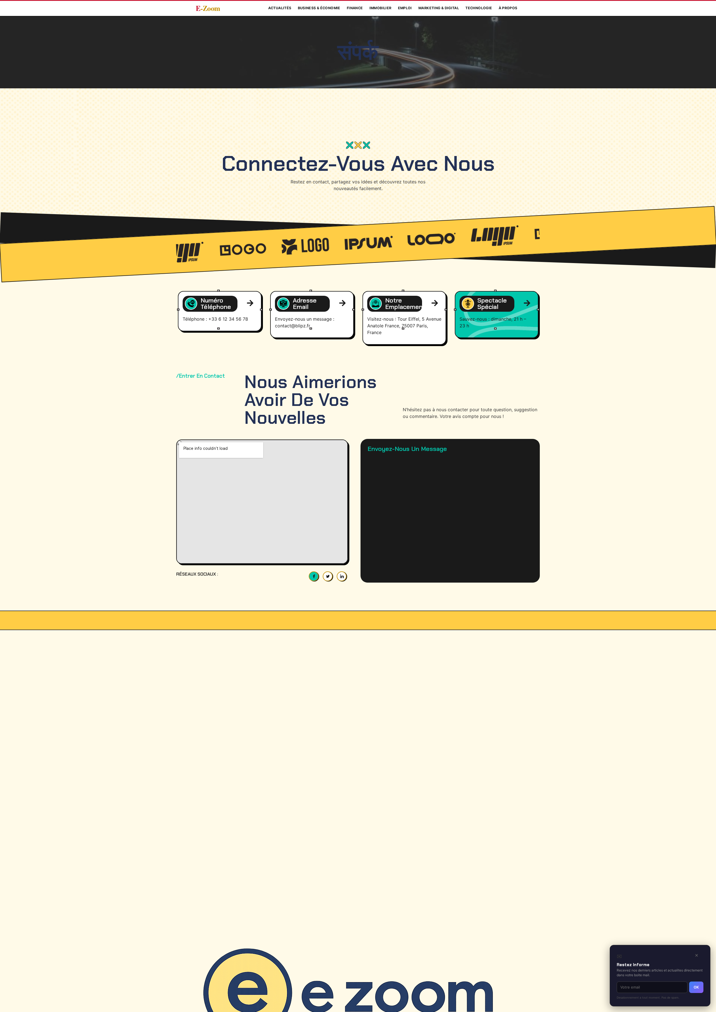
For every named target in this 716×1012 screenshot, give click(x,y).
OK (696, 987)
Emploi (405, 8)
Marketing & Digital (438, 8)
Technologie (478, 8)
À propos (508, 8)
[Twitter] (328, 576)
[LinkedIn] (342, 576)
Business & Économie (319, 8)
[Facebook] (314, 576)
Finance (355, 8)
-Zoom (208, 8)
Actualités (279, 8)
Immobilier (380, 8)
